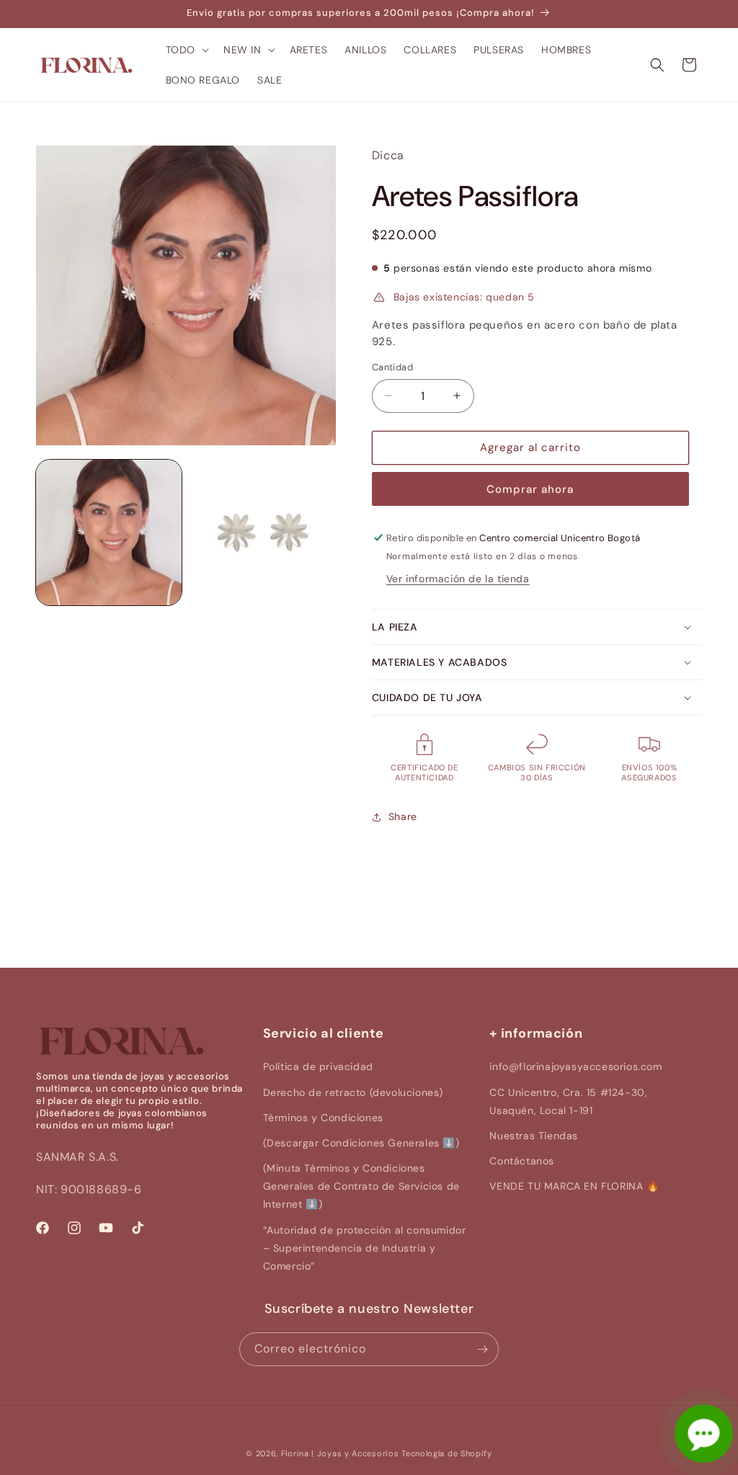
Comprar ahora (530, 489)
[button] (186, 50)
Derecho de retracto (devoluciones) (353, 1092)
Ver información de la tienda (458, 578)
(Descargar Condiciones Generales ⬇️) (361, 1142)
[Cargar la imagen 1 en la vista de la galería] (109, 532)
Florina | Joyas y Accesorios (340, 1453)
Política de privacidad (318, 1066)
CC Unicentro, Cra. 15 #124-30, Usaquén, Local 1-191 (568, 1101)
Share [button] (402, 816)
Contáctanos (521, 1160)
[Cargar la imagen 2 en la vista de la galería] (263, 532)
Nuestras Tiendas (533, 1135)
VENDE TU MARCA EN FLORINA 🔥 (574, 1186)
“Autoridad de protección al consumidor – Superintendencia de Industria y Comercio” (364, 1248)
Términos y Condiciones (323, 1117)
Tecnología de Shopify (446, 1453)
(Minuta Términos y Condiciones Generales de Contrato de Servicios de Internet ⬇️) (361, 1186)
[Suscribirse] (482, 1349)
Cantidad (392, 367)
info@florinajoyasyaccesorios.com (575, 1066)
